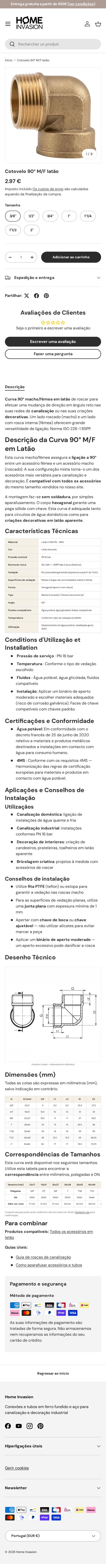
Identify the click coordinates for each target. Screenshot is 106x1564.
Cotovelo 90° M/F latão (33, 60)
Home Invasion (26, 1552)
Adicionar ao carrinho (71, 257)
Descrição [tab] (15, 386)
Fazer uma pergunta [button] (53, 353)
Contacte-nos (82, 1212)
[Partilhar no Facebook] (36, 296)
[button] (98, 23)
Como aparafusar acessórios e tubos (49, 1265)
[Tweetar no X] (27, 296)
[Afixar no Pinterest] (46, 296)
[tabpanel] (53, 832)
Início (8, 60)
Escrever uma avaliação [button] (53, 341)
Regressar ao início (53, 1373)
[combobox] (53, 44)
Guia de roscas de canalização (43, 1257)
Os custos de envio (48, 189)
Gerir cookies (17, 1468)
